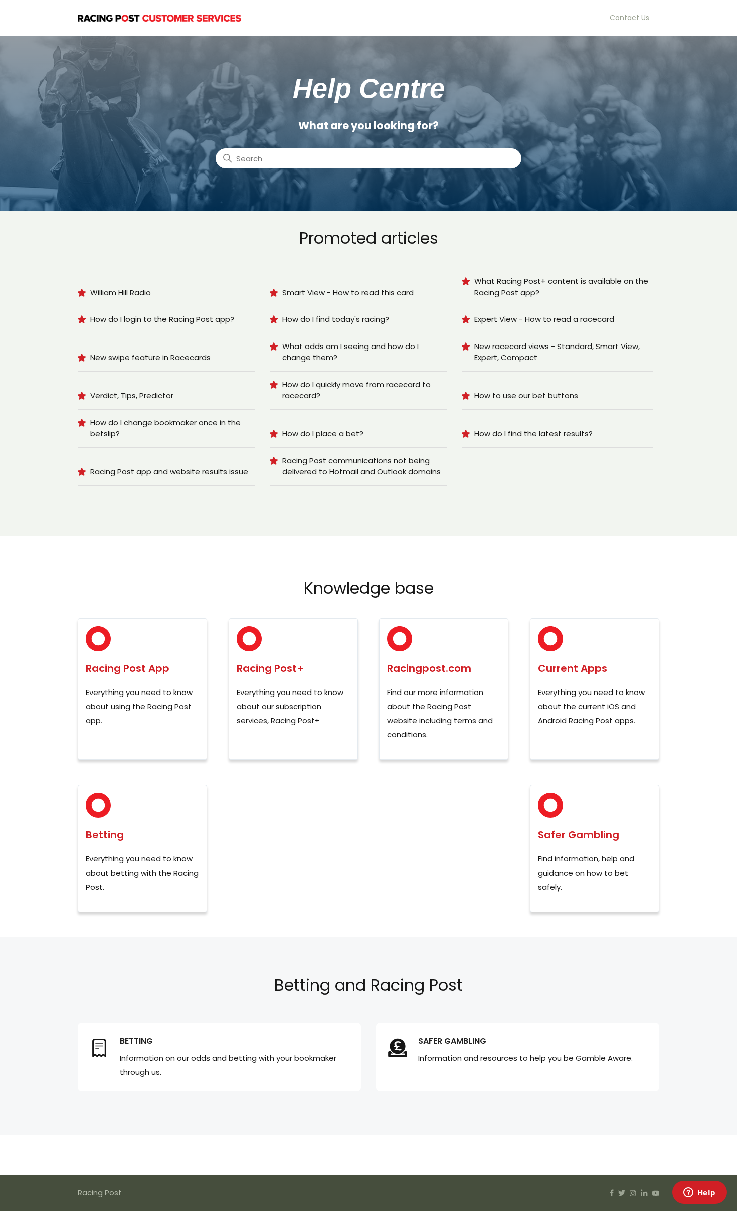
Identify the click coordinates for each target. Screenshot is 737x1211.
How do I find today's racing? (335, 319)
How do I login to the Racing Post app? (162, 319)
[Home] (159, 17)
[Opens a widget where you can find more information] (699, 1193)
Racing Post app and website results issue (169, 471)
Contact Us (629, 18)
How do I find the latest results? (533, 433)
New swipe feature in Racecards (150, 357)
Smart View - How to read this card (348, 292)
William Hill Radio (120, 292)
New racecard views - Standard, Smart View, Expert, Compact (557, 352)
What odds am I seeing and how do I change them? (350, 352)
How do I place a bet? (322, 433)
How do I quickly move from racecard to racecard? (356, 390)
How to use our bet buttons (526, 395)
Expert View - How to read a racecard (544, 319)
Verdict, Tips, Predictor (131, 395)
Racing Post (100, 1192)
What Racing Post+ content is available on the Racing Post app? (561, 287)
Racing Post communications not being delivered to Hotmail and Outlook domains (361, 466)
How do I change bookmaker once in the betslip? (165, 428)
